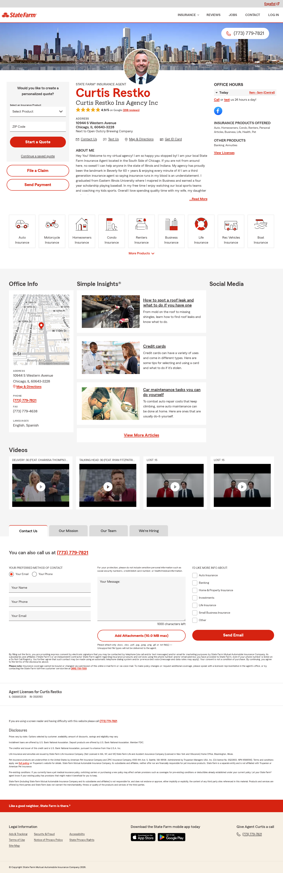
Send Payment (37, 185)
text (227, 99)
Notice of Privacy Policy (48, 840)
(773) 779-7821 (24, 400)
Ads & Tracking (18, 834)
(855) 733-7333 (79, 668)
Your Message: (110, 581)
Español (270, 3)
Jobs (233, 15)
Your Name (19, 587)
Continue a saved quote (38, 156)
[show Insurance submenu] (197, 15)
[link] (19, 15)
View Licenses (224, 152)
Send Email (233, 635)
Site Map (14, 845)
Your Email (22, 574)
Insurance (187, 15)
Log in (273, 15)
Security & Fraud (44, 834)
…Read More (198, 199)
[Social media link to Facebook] (218, 111)
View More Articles (141, 435)
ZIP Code (18, 126)
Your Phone (46, 574)
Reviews (213, 15)
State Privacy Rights (81, 840)
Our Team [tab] (108, 531)
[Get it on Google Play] (171, 837)
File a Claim (37, 171)
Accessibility (77, 834)
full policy (24, 763)
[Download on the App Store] (143, 837)
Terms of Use (17, 840)
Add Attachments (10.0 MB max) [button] (141, 636)
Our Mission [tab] (68, 531)
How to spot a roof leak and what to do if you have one (168, 302)
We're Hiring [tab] (149, 531)
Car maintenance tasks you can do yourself (172, 392)
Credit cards (154, 346)
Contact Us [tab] (28, 531)
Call (217, 99)
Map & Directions (28, 386)
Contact (252, 15)
